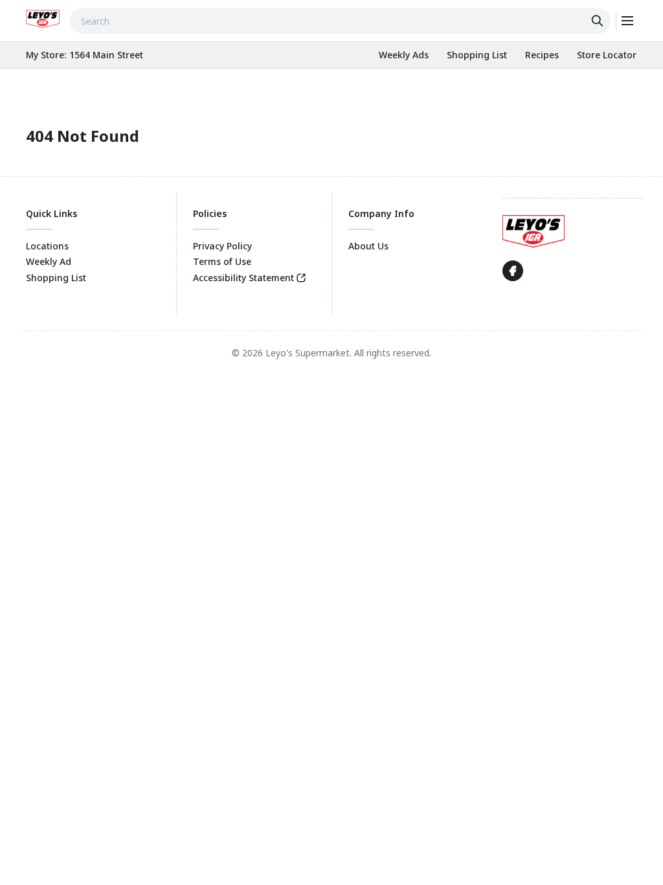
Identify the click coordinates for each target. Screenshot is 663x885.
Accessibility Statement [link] (243, 277)
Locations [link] (47, 246)
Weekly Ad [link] (48, 261)
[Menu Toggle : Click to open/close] (626, 21)
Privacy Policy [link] (222, 246)
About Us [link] (368, 246)
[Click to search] (599, 21)
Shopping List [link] (56, 277)
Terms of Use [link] (222, 261)
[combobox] (340, 21)
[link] (43, 18)
